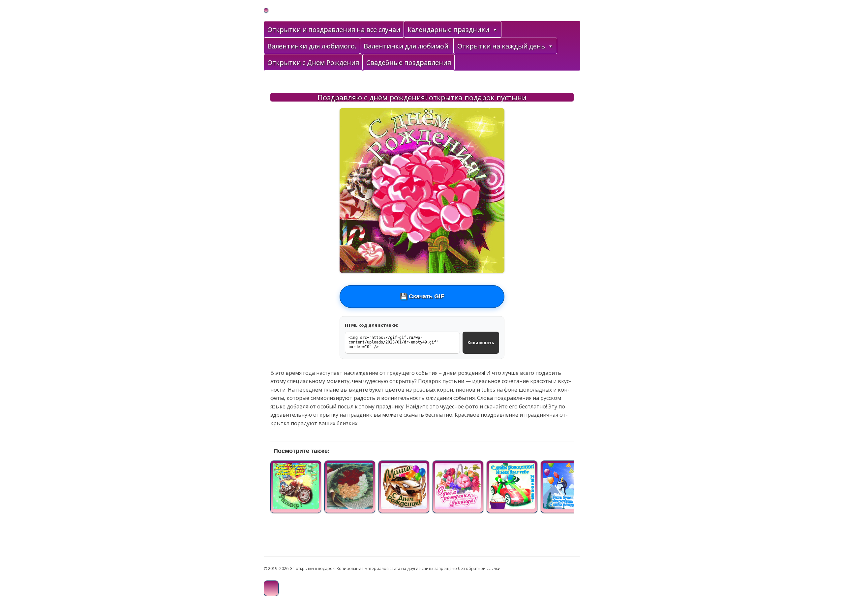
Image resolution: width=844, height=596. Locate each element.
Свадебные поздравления (408, 62)
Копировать (480, 342)
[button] (494, 29)
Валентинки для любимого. (311, 46)
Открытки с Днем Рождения (313, 62)
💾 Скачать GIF (422, 296)
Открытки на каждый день (501, 46)
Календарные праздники (448, 29)
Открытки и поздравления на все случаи (333, 29)
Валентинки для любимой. (407, 46)
